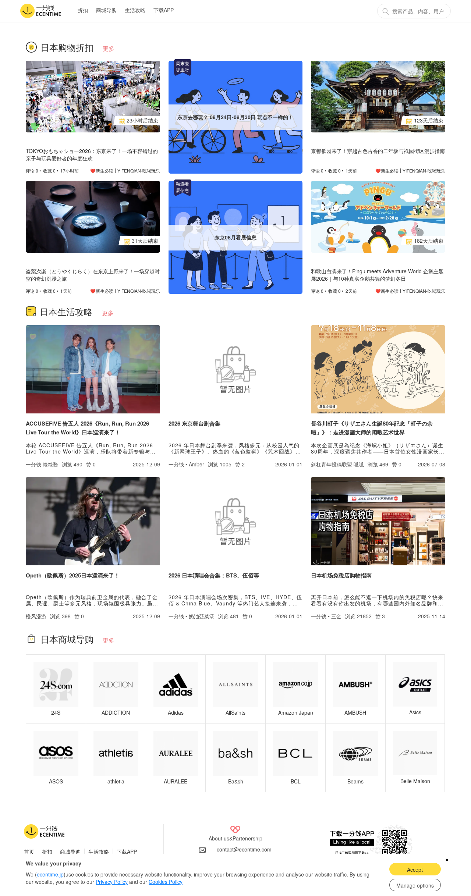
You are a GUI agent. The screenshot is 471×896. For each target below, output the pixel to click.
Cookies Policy (166, 881)
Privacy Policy (112, 881)
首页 (29, 851)
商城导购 (106, 10)
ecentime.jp (50, 874)
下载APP (163, 10)
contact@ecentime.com (244, 849)
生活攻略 (135, 10)
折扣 (83, 10)
